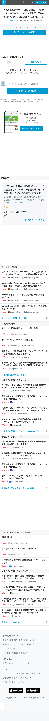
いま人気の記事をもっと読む (14, 375)
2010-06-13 (7, 537)
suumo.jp (15, 593)
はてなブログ (8, 673)
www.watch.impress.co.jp (22, 459)
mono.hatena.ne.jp (17, 554)
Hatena (25, 698)
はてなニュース (25, 678)
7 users (5, 447)
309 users (6, 582)
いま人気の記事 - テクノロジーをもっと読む (21, 431)
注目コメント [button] (12, 62)
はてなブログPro (21, 673)
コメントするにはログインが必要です (23, 84)
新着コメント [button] (36, 62)
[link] (5, 215)
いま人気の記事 (8, 324)
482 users (6, 391)
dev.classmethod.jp (21, 414)
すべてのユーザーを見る (34, 220)
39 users (5, 593)
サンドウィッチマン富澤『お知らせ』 (18, 340)
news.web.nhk (17, 402)
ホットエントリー (24, 663)
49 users (5, 616)
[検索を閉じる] (23, 2)
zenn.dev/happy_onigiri (22, 391)
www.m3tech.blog (18, 447)
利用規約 (30, 644)
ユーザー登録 (41, 2)
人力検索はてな (36, 673)
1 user (4, 278)
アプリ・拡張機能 (10, 640)
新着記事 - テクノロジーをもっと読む (18, 488)
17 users (5, 459)
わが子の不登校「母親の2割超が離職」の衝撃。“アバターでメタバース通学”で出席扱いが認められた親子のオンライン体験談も (24, 590)
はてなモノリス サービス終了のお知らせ (19, 549)
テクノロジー (11, 21)
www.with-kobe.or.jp (19, 566)
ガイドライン (20, 644)
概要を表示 (19, 202)
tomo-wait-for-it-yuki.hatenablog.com (24, 278)
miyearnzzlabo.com (21, 357)
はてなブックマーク (11, 636)
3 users (5, 566)
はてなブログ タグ (10, 678)
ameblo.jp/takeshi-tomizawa (23, 346)
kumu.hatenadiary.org (18, 543)
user (16, 27)
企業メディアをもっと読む (13, 622)
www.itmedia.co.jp (19, 425)
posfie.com (17, 369)
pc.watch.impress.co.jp (20, 482)
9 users (5, 482)
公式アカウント (9, 663)
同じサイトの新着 (9, 267)
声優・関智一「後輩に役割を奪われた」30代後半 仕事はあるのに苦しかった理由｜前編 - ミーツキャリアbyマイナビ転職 (24, 578)
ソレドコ (20, 682)
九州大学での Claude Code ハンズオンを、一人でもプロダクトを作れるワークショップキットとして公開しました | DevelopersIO (24, 410)
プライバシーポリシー (11, 649)
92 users (5, 346)
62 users (5, 402)
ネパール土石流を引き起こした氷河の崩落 (20, 328)
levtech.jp (16, 616)
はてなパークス (9, 682)
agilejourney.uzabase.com (22, 605)
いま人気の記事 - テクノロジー (15, 380)
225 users (6, 357)
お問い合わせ (8, 644)
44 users (5, 605)
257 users (6, 414)
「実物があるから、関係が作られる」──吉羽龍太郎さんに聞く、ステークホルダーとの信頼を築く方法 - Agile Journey (24, 601)
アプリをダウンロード (33, 129)
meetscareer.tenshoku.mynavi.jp (26, 582)
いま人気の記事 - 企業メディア (15, 571)
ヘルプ (31, 640)
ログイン (30, 2)
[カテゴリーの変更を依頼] (18, 21)
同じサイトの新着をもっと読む (15, 318)
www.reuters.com (20, 334)
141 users (6, 369)
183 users (6, 334)
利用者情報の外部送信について (15, 653)
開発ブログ (23, 640)
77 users (5, 425)
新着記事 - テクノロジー (12, 437)
